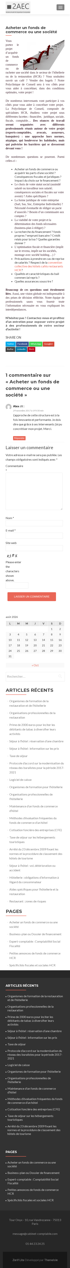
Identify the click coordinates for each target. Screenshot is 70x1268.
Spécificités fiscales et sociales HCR (32, 965)
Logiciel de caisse (20, 779)
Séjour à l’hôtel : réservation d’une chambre (36, 741)
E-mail (11, 530)
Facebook (22, 343)
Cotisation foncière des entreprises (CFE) (35, 830)
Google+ (48, 343)
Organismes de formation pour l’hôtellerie (36, 787)
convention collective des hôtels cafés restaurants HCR (39, 266)
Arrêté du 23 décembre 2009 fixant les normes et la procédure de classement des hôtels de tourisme (35, 853)
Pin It (31, 349)
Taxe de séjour (18, 756)
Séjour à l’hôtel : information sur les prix (34, 748)
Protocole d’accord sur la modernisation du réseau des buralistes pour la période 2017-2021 (36, 767)
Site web (11, 543)
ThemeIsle (51, 1260)
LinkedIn (21, 349)
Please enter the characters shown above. (13, 571)
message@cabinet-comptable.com (35, 1233)
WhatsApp (36, 343)
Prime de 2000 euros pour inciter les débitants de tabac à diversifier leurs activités (32, 729)
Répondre (19, 438)
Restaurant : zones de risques (27, 901)
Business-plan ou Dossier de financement (35, 934)
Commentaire (13, 468)
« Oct (35, 665)
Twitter (10, 343)
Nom (10, 518)
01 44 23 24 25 (35, 1243)
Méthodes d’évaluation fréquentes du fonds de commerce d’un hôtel (35, 1100)
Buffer (10, 349)
